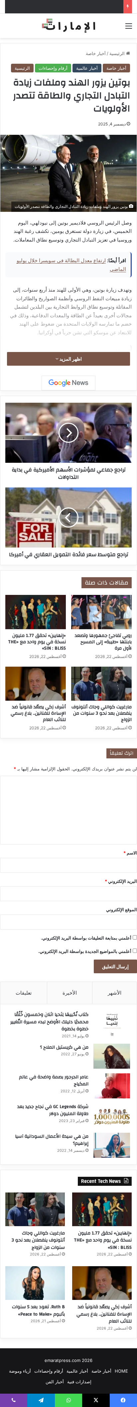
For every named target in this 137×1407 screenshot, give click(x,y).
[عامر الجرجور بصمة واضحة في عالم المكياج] (111, 1085)
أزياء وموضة (20, 1371)
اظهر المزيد (70, 359)
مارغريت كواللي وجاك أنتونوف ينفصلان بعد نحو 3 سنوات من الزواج (101, 713)
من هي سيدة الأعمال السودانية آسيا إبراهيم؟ (51, 1140)
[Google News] (68, 383)
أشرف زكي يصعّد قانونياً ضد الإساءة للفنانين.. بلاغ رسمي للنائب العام (38, 713)
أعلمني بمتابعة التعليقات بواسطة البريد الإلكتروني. (86, 938)
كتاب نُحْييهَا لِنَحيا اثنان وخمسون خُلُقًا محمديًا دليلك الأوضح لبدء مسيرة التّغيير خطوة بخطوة (49, 1021)
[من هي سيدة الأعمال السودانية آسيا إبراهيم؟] (111, 1145)
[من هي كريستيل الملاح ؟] (111, 1056)
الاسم (130, 852)
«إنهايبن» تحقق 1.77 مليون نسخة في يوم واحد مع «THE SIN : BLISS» (37, 642)
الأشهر (114, 993)
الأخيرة (70, 993)
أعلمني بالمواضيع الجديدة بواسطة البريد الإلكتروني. (84, 951)
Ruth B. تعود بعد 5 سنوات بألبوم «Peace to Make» (38, 1311)
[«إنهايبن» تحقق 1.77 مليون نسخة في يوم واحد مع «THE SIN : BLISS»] (35, 612)
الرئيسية (117, 53)
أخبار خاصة (96, 53)
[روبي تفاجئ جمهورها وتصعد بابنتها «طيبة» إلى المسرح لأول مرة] (101, 612)
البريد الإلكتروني (121, 881)
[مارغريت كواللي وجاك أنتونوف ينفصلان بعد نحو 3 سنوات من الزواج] (101, 684)
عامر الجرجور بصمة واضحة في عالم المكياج (53, 1081)
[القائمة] (128, 28)
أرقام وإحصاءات (53, 68)
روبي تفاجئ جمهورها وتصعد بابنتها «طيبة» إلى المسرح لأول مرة (103, 642)
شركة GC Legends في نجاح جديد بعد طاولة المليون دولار (52, 1110)
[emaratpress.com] (68, 25)
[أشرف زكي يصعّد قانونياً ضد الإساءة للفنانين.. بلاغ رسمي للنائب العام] (35, 684)
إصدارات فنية (79, 1381)
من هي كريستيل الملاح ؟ (64, 1047)
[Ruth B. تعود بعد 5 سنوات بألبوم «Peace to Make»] (35, 1283)
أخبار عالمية (87, 68)
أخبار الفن (55, 1381)
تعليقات (24, 993)
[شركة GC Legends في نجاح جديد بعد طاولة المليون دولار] (111, 1115)
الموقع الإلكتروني (121, 909)
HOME (121, 1371)
